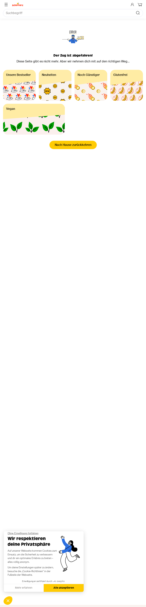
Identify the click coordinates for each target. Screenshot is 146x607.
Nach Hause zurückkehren (73, 144)
